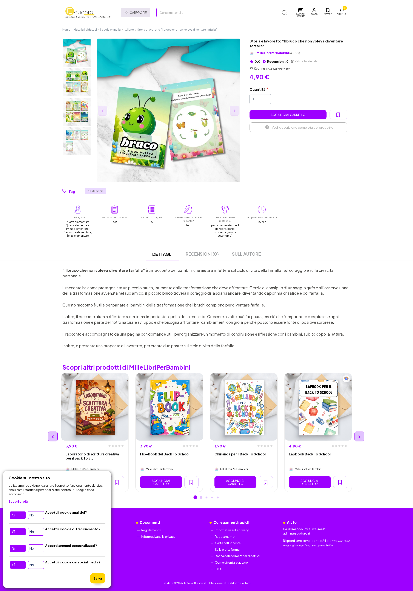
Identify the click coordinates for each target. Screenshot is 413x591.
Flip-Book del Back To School (165, 454)
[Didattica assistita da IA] (346, 378)
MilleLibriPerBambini (278, 53)
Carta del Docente (228, 543)
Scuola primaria (110, 29)
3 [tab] (206, 498)
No (31, 515)
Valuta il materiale (305, 61)
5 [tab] (218, 498)
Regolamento (151, 530)
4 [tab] (212, 498)
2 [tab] (201, 498)
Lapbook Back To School (310, 454)
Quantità (257, 89)
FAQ (218, 569)
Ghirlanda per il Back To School (240, 454)
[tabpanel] (95, 432)
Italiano (129, 29)
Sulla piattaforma (227, 549)
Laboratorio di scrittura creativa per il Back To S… (92, 456)
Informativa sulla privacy (158, 536)
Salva (98, 578)
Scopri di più (18, 501)
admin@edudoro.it (296, 533)
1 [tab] (195, 498)
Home (66, 29)
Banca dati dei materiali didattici (237, 556)
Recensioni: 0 (277, 61)
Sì (13, 515)
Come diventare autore (231, 562)
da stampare (96, 191)
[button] (314, 11)
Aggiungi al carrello (288, 115)
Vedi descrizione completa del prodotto (302, 127)
